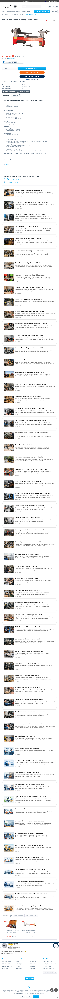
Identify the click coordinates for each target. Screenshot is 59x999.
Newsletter (32, 963)
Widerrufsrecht (19, 968)
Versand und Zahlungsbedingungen (21, 963)
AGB (17, 971)
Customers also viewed (31, 915)
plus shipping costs (12, 58)
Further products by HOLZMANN (13, 179)
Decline (22, 996)
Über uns (31, 964)
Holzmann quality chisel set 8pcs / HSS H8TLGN (11, 931)
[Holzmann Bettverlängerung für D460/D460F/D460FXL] (29, 924)
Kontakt (17, 961)
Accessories (7, 915)
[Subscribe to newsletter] (55, 972)
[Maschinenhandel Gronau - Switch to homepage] (9, 8)
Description (6, 95)
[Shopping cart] (56, 6)
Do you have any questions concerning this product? (18, 178)
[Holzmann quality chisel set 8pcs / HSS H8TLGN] (12, 924)
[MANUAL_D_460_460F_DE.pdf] (29, 182)
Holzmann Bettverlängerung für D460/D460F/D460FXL (29, 931)
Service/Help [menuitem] (53, 1)
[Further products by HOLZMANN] (51, 21)
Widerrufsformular (20, 970)
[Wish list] (49, 6)
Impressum (32, 968)
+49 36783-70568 (7, 967)
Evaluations (16, 95)
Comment (24, 81)
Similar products (18, 915)
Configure (36, 996)
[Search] (39, 6)
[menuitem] (31, 6)
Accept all (28, 996)
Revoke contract (29, 978)
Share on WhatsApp (10, 91)
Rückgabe (18, 966)
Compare (5, 81)
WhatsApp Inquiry (24, 91)
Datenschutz (32, 966)
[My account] (53, 6)
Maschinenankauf (33, 961)
